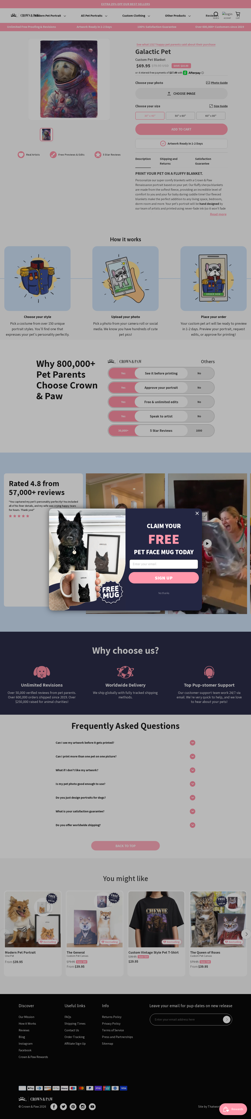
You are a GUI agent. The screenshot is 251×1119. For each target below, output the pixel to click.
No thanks (163, 593)
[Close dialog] (197, 513)
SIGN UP (164, 578)
